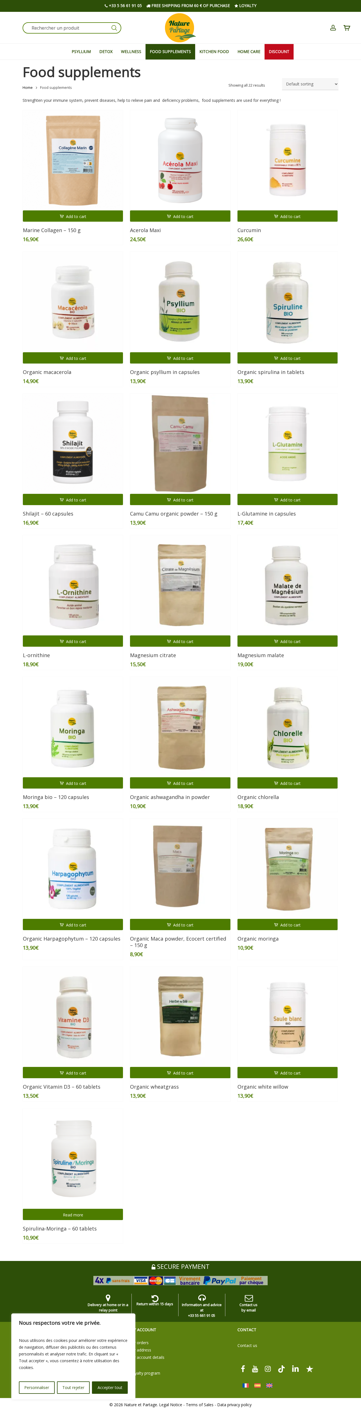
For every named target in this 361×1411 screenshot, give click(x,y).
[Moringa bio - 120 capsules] (73, 727)
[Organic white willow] (287, 1017)
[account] (333, 28)
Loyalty (247, 5)
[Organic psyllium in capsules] (180, 302)
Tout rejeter (73, 1387)
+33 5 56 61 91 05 (125, 5)
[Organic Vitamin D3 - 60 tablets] (73, 1017)
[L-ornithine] (73, 585)
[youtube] (255, 1368)
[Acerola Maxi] (180, 160)
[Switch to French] (246, 1385)
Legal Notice (170, 1404)
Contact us (247, 1345)
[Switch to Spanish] (257, 1385)
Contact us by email (248, 1307)
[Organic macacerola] (73, 302)
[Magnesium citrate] (180, 585)
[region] (73, 1356)
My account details (147, 1357)
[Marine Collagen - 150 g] (73, 160)
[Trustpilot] (309, 1368)
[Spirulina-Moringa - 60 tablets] (73, 1158)
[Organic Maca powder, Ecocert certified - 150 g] (180, 868)
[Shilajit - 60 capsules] (73, 444)
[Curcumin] (287, 160)
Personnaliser (36, 1387)
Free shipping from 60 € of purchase (190, 5)
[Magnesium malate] (287, 585)
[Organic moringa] (287, 868)
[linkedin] (295, 1368)
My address (140, 1350)
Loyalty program (145, 1373)
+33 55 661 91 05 (201, 1315)
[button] (73, 216)
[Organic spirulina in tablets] (287, 302)
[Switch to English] (269, 1385)
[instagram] (268, 1368)
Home (28, 87)
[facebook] (243, 1368)
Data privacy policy (234, 1404)
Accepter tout (110, 1387)
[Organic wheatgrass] (180, 1017)
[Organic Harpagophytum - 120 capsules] (73, 868)
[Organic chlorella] (287, 727)
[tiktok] (281, 1368)
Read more (73, 1215)
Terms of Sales (199, 1404)
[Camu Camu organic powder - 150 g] (180, 444)
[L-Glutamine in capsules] (287, 444)
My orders (139, 1342)
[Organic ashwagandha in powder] (180, 727)
